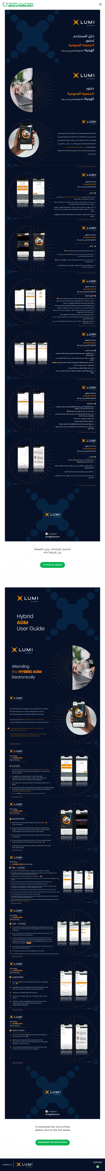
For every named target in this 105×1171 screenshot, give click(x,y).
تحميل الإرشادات (52, 565)
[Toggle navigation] (100, 5)
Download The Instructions (52, 1142)
